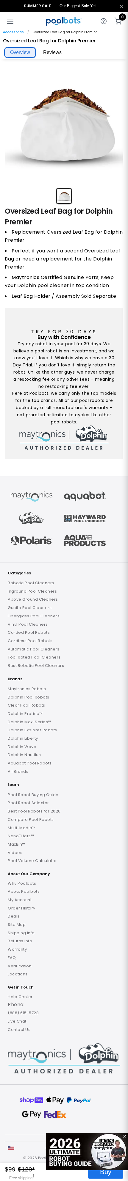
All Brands (18, 771)
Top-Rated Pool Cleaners (34, 657)
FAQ (12, 957)
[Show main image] (64, 196)
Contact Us (19, 1029)
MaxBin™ (16, 844)
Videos (15, 852)
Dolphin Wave (22, 747)
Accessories (13, 32)
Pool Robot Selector (28, 803)
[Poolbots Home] (64, 21)
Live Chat (17, 1021)
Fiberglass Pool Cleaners (34, 616)
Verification (20, 966)
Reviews (52, 52)
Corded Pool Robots (29, 632)
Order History (21, 908)
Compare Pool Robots (31, 819)
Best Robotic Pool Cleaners (36, 665)
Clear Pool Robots (26, 705)
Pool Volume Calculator (32, 861)
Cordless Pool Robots (30, 641)
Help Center (20, 997)
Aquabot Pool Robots (30, 763)
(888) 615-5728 (23, 1013)
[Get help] (103, 21)
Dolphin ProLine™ (25, 713)
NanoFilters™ (21, 836)
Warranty (17, 949)
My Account (20, 900)
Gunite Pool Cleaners (29, 607)
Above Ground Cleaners (33, 599)
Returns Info (20, 941)
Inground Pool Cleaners (32, 591)
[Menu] (10, 21)
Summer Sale (37, 5)
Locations (18, 974)
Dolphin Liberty (23, 738)
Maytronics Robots (27, 689)
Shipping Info (21, 933)
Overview (20, 52)
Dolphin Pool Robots (28, 697)
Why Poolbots (22, 883)
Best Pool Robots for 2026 (34, 811)
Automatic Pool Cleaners (34, 649)
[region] (64, 134)
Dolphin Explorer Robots (32, 730)
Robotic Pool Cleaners (31, 583)
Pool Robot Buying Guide (33, 795)
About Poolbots (24, 891)
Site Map (17, 924)
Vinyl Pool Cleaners (28, 624)
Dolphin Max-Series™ (29, 722)
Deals (14, 916)
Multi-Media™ (21, 828)
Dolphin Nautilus (24, 755)
